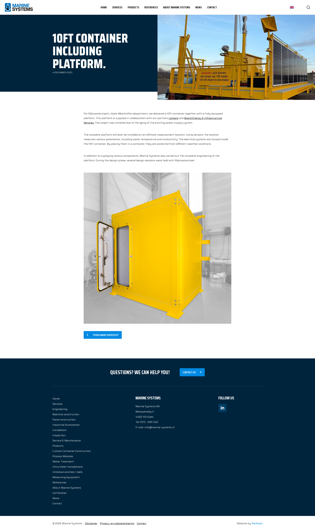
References (151, 7)
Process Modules (62, 456)
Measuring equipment (66, 477)
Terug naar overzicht (106, 335)
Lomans (173, 118)
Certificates (59, 493)
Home (104, 7)
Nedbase (257, 523)
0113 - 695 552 (149, 422)
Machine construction (65, 414)
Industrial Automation (66, 425)
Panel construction (64, 420)
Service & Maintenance (66, 440)
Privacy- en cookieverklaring (117, 523)
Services (117, 7)
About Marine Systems (176, 7)
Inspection (58, 435)
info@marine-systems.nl (159, 427)
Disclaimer (91, 523)
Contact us (189, 372)
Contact (212, 7)
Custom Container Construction (71, 451)
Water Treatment (63, 461)
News (198, 7)
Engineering (59, 409)
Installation (59, 430)
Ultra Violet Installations (67, 467)
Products (133, 7)
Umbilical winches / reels (67, 472)
